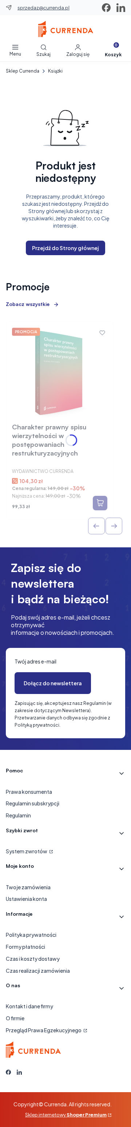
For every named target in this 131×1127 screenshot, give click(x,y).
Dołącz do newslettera (53, 683)
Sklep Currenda (22, 71)
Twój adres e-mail (35, 661)
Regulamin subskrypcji (32, 803)
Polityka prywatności (31, 934)
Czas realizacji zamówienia (38, 970)
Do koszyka (100, 503)
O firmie (15, 1018)
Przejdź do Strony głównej (65, 248)
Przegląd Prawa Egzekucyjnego (44, 1030)
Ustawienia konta (26, 898)
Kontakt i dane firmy (29, 1006)
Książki (55, 71)
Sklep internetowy (66, 1115)
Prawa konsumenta (29, 791)
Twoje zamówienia (28, 887)
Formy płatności (25, 946)
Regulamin (18, 815)
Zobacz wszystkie (27, 304)
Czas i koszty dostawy (33, 958)
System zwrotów (27, 851)
